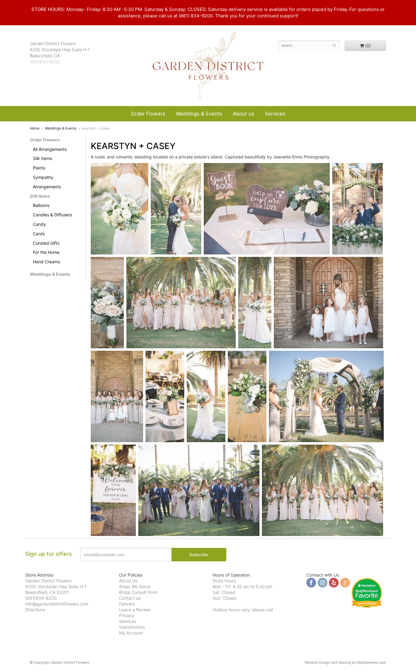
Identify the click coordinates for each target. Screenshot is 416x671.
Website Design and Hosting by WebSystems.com (345, 662)
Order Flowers (148, 114)
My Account (131, 632)
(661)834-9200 (45, 61)
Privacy (126, 615)
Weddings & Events (199, 114)
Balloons (41, 205)
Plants (39, 167)
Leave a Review (134, 609)
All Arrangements (50, 149)
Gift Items (40, 196)
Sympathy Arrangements (47, 182)
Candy (39, 224)
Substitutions (132, 627)
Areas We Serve (134, 586)
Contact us (130, 598)
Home (35, 128)
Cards (39, 233)
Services (275, 114)
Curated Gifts (46, 243)
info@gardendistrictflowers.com (56, 603)
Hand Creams (46, 261)
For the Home (46, 252)
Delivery (127, 603)
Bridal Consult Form (138, 592)
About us (243, 114)
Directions (35, 609)
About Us (128, 580)
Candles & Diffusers (52, 214)
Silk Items (42, 158)
